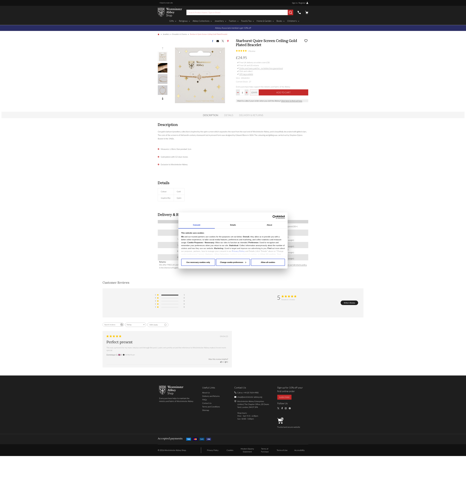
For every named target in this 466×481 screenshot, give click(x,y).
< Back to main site (166, 3)
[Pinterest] (228, 41)
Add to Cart (283, 92)
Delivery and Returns (211, 396)
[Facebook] (212, 41)
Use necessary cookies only (198, 262)
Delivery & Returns (251, 115)
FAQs (204, 399)
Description (210, 115)
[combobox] (237, 12)
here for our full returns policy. (295, 265)
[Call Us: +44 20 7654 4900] (299, 12)
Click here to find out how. (291, 101)
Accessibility (299, 450)
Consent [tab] (196, 225)
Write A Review (349, 303)
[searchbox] (111, 324)
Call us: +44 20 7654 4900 (248, 392)
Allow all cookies (268, 262)
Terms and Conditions (211, 406)
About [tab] (269, 225)
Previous (162, 48)
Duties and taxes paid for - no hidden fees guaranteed (261, 68)
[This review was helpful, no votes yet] (221, 362)
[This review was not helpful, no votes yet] (225, 362)
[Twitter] (223, 41)
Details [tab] (233, 225)
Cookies (230, 450)
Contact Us (207, 403)
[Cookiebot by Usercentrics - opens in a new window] (274, 217)
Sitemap (205, 410)
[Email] (218, 41)
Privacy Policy (238, 251)
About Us (206, 392)
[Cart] (306, 12)
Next (162, 98)
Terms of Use (282, 450)
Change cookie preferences (231, 262)
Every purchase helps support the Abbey (235, 28)
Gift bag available (246, 74)
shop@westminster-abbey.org (249, 397)
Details (228, 115)
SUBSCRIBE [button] (284, 397)
